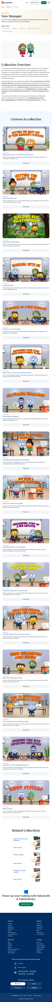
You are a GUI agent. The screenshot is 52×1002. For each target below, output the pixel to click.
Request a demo (35, 2)
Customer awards (41, 945)
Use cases (39, 923)
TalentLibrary (40, 932)
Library (3, 7)
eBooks (9, 947)
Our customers (40, 944)
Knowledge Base (15, 995)
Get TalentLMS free (12, 934)
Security (30, 995)
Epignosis (22, 998)
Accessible (20, 963)
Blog (9, 942)
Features (10, 925)
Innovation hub (40, 949)
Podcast (10, 945)
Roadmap (10, 935)
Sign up (44, 2)
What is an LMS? (11, 951)
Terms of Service (37, 995)
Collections (8, 7)
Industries (39, 925)
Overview (10, 923)
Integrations (11, 927)
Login (27, 2)
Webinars (10, 944)
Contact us (39, 952)
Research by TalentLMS (13, 949)
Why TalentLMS (11, 932)
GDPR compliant (22, 967)
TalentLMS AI (40, 927)
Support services (40, 947)
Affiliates (39, 951)
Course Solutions (41, 934)
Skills (38, 930)
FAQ (21, 995)
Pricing (9, 930)
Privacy (25, 995)
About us (39, 942)
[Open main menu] (49, 2)
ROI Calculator (11, 952)
